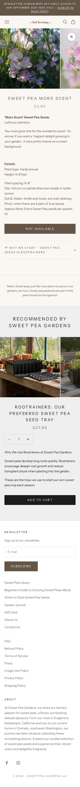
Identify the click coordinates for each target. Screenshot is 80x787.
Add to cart (40, 500)
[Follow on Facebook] (6, 763)
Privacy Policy (13, 678)
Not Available (40, 228)
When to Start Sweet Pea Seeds (27, 597)
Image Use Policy (16, 671)
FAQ (7, 641)
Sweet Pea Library (17, 583)
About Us (11, 620)
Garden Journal (15, 605)
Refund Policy (14, 649)
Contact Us (12, 627)
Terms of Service (16, 656)
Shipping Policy (15, 686)
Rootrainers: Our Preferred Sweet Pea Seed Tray (40, 414)
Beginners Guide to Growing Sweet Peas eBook (37, 590)
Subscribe (21, 566)
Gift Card (10, 612)
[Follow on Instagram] (18, 763)
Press (8, 663)
